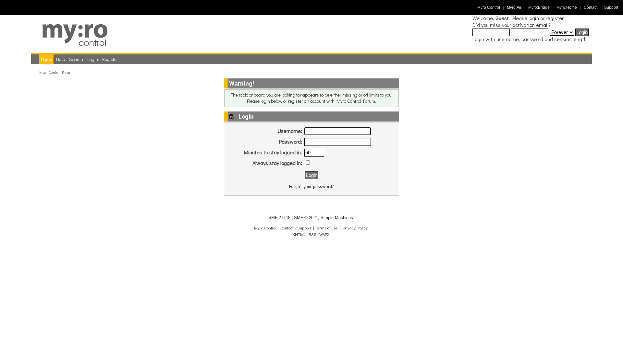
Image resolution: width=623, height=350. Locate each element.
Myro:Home (566, 7)
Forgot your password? (311, 186)
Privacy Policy (355, 227)
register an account (306, 101)
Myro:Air (514, 7)
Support (611, 7)
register (554, 18)
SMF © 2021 (306, 217)
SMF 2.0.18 (279, 217)
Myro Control (488, 7)
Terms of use (326, 227)
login (534, 18)
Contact (590, 7)
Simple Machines (337, 217)
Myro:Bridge (539, 7)
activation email (530, 24)
